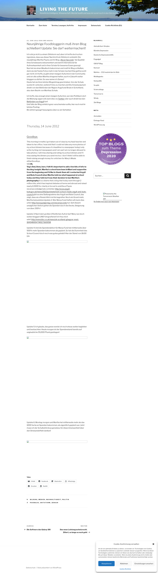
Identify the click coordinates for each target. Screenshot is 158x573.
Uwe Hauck (48, 40)
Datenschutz (96, 25)
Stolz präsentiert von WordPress (49, 568)
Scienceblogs (99, 89)
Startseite (30, 25)
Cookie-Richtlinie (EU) (113, 25)
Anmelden (97, 116)
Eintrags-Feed (99, 120)
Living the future (64, 9)
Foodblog (34, 502)
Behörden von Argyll (35, 101)
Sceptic (96, 85)
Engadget (97, 59)
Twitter (61, 99)
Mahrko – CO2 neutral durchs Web (106, 72)
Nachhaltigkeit (53, 499)
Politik (65, 499)
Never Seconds (67, 60)
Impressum (82, 25)
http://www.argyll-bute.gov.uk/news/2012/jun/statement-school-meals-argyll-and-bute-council (56, 192)
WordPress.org (99, 125)
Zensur (55, 502)
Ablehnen (124, 564)
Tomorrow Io (98, 94)
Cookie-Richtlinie (125, 569)
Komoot (97, 68)
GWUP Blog (98, 63)
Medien (42, 499)
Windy (96, 98)
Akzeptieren (106, 564)
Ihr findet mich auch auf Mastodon (106, 201)
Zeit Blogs (97, 102)
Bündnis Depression (101, 51)
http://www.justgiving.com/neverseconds (49, 203)
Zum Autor (43, 25)
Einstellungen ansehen (144, 564)
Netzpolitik (98, 81)
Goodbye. (32, 136)
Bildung (33, 499)
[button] (153, 544)
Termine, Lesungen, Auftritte (62, 25)
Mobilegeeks (98, 76)
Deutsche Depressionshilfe (103, 55)
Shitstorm (45, 502)
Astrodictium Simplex (102, 46)
